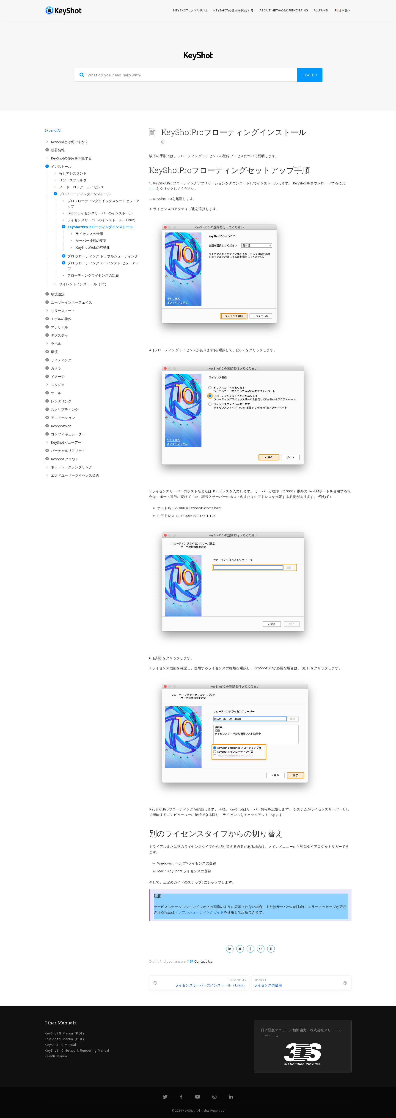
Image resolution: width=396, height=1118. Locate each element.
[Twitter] (165, 1097)
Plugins (321, 10)
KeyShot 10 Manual (190, 10)
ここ (152, 188)
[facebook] (250, 948)
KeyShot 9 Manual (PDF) (64, 1039)
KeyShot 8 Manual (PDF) (64, 1033)
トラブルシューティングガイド (199, 912)
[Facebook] (181, 1097)
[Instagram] (214, 1097)
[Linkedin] (231, 1097)
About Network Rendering (283, 10)
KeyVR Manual (56, 1056)
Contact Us (203, 961)
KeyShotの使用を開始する (233, 10)
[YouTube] (197, 1097)
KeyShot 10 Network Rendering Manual (76, 1050)
